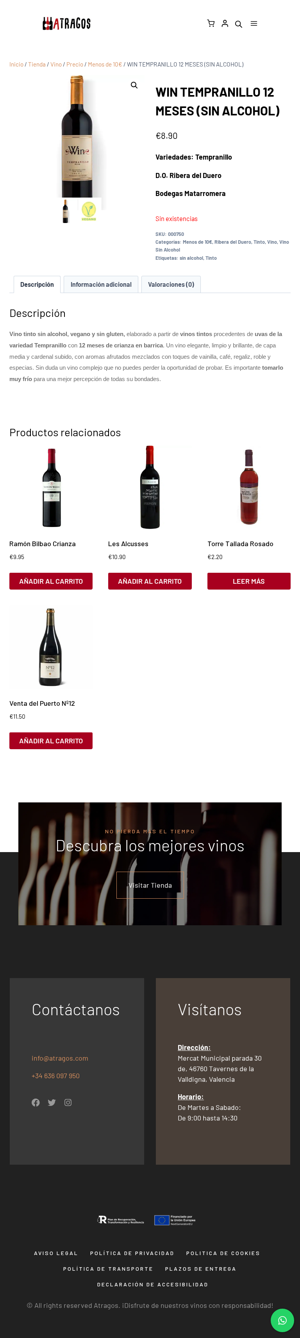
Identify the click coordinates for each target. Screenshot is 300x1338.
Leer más (249, 581)
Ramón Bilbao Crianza (42, 543)
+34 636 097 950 (56, 1075)
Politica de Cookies (223, 1253)
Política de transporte (108, 1268)
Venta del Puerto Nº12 (42, 703)
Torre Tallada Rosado (240, 543)
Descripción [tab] (37, 284)
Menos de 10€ (197, 242)
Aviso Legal (56, 1253)
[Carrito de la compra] (210, 23)
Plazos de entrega (201, 1268)
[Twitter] (52, 1103)
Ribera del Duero (232, 242)
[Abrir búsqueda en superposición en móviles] (239, 23)
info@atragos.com (60, 1058)
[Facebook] (36, 1103)
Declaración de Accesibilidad (153, 1284)
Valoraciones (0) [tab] (171, 284)
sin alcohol (191, 258)
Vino (272, 242)
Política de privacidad (132, 1253)
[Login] (225, 23)
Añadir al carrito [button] (51, 581)
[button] (134, 85)
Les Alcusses (128, 543)
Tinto (259, 242)
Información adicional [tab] (101, 284)
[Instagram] (68, 1103)
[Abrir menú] (253, 23)
